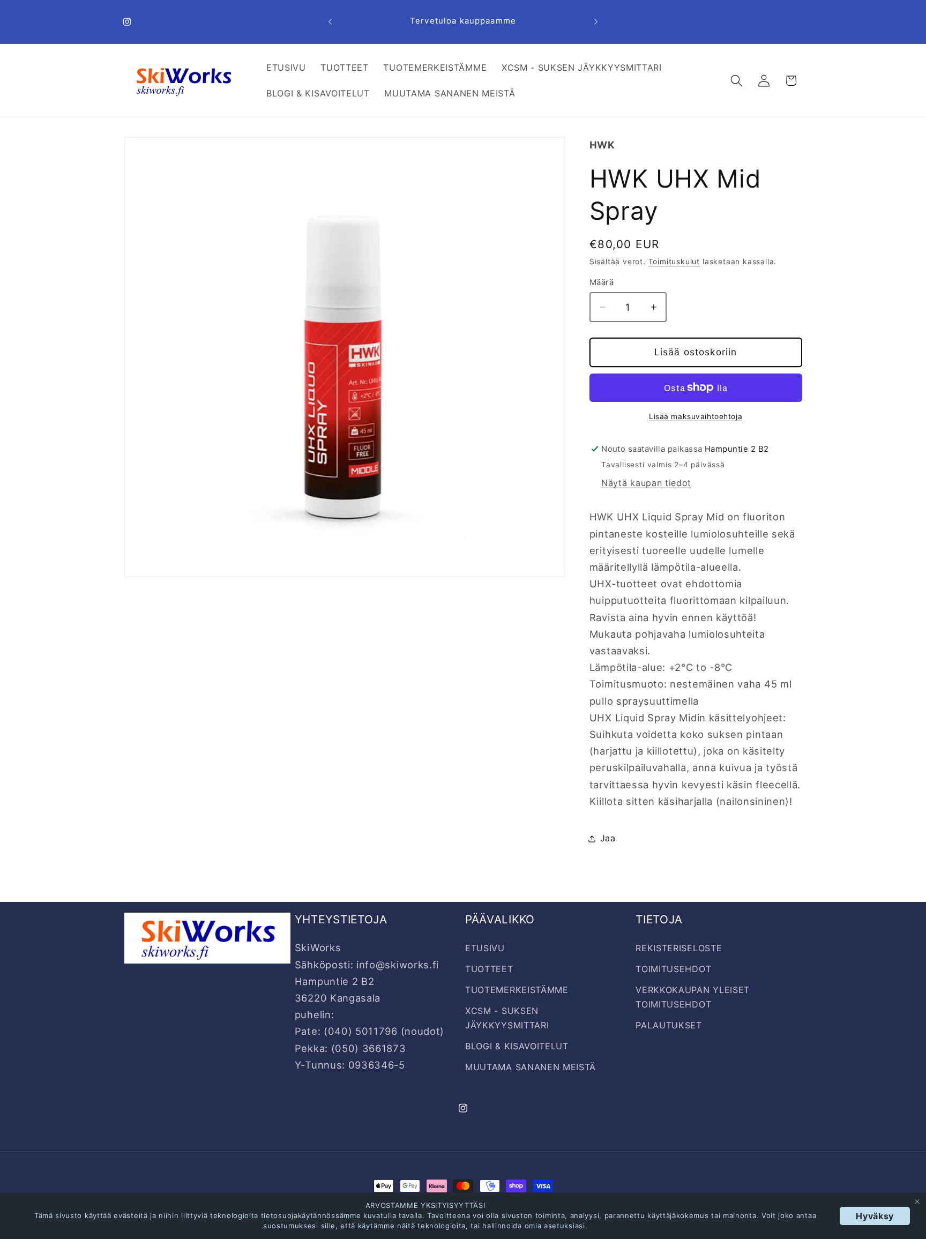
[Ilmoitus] (596, 22)
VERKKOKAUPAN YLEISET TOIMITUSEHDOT (693, 997)
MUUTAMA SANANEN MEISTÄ (530, 1067)
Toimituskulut (674, 261)
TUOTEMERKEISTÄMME (517, 989)
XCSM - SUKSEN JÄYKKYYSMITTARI (507, 1018)
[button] (736, 80)
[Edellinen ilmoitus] (330, 22)
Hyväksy (875, 1216)
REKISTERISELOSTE (679, 948)
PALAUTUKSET (669, 1025)
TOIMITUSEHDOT (673, 969)
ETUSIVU (485, 948)
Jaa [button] (608, 838)
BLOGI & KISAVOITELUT (517, 1046)
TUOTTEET (489, 969)
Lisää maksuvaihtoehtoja (695, 416)
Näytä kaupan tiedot (646, 482)
